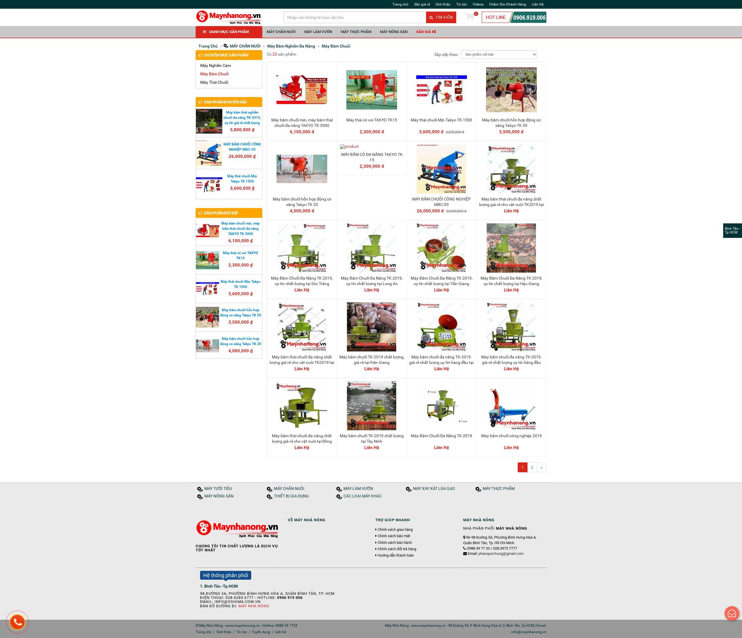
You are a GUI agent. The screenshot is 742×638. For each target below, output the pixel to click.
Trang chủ (400, 4)
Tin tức (461, 4)
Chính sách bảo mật (394, 536)
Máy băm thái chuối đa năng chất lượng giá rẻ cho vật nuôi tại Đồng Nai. (302, 441)
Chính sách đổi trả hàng (397, 549)
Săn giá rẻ (422, 4)
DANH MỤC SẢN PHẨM (229, 32)
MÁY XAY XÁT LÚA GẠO (434, 488)
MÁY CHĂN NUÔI (281, 32)
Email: (495, 553)
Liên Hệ (537, 4)
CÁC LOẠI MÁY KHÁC (362, 496)
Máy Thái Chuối (214, 82)
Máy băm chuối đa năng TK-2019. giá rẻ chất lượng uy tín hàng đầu (511, 359)
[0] (469, 17)
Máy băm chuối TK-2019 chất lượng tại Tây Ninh (372, 438)
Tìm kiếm (443, 17)
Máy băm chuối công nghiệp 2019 (511, 435)
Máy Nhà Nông (254, 606)
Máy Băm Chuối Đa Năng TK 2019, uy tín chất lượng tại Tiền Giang (441, 281)
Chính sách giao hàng (395, 530)
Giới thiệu (443, 4)
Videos (478, 4)
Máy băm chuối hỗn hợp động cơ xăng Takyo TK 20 (302, 202)
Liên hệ (280, 632)
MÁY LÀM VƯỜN (318, 32)
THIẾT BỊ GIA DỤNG (291, 496)
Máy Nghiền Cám (215, 65)
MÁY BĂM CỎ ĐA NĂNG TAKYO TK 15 (372, 157)
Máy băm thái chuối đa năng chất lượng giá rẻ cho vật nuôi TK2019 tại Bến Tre (302, 362)
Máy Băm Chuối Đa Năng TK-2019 (441, 435)
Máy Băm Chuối (214, 74)
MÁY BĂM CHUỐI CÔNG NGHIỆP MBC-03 (441, 202)
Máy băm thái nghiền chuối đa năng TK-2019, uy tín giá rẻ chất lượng (242, 117)
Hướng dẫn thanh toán (396, 555)
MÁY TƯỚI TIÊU (218, 488)
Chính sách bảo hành (395, 543)
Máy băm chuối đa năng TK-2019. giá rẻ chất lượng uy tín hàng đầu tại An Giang (441, 362)
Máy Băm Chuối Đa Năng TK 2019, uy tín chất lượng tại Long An (372, 281)
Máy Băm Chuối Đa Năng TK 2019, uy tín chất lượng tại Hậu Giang (511, 281)
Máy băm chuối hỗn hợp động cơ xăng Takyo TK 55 (511, 122)
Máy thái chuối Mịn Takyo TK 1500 (441, 120)
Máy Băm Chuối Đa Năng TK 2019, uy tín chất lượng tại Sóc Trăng (302, 281)
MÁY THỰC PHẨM (356, 32)
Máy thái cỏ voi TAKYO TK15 (371, 120)
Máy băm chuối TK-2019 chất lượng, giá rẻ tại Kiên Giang (371, 359)
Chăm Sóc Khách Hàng (507, 4)
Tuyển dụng (261, 632)
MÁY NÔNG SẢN (394, 32)
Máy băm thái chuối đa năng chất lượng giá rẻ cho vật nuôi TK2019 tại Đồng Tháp (511, 204)
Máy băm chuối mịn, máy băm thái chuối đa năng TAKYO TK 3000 (302, 122)
